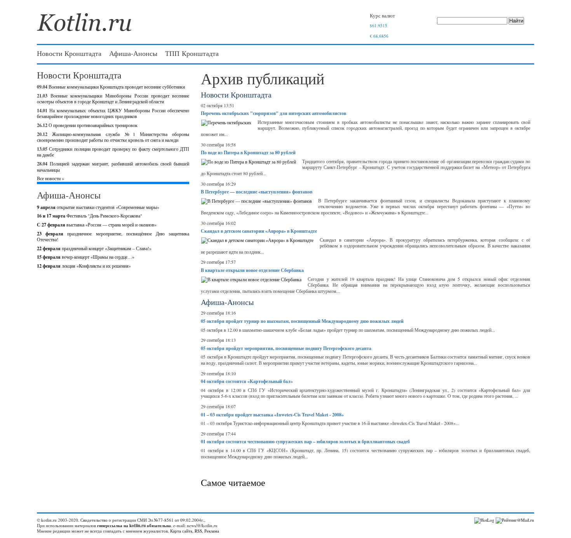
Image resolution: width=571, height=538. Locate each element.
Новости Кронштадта (69, 53)
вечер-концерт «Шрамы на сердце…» (85, 257)
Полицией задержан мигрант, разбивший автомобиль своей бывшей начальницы (113, 166)
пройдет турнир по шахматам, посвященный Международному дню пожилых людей (302, 321)
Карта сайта (181, 531)
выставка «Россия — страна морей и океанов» (97, 224)
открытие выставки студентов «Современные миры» (98, 207)
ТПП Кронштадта (192, 53)
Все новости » (50, 178)
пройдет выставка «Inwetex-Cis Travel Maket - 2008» (272, 414)
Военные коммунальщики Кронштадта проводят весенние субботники (117, 87)
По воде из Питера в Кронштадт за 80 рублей (248, 152)
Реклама (211, 531)
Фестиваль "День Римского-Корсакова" (89, 215)
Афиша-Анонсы (133, 53)
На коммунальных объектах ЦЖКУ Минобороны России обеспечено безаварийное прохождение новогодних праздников (113, 113)
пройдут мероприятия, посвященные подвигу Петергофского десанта (286, 348)
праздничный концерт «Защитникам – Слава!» (94, 248)
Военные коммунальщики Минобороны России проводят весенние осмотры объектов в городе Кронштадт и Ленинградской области (113, 98)
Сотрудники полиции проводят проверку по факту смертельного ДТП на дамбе (113, 152)
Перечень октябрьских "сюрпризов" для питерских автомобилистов (273, 113)
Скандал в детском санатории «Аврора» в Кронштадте (259, 231)
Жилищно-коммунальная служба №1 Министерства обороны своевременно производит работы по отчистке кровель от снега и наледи (113, 137)
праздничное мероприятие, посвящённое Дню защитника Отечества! (113, 236)
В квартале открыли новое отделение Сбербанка (252, 270)
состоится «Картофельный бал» (247, 381)
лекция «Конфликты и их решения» (84, 266)
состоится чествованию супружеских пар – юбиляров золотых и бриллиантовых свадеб (305, 441)
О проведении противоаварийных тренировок (93, 125)
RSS (198, 531)
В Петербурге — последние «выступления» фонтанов (256, 191)
